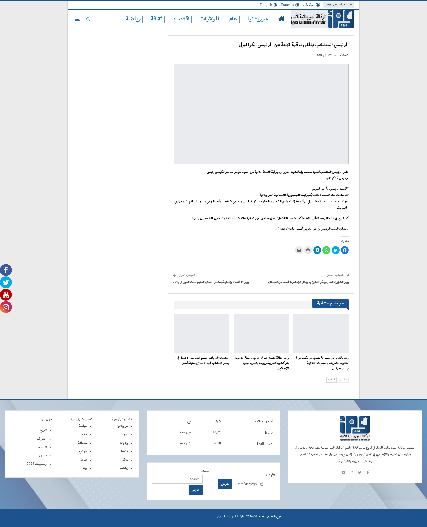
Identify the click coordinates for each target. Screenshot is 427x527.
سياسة (83, 426)
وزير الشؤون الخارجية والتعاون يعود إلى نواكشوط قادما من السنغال (308, 282)
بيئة (85, 468)
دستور (43, 456)
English (266, 5)
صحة (83, 460)
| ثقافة (158, 19)
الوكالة (310, 5)
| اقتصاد (182, 19)
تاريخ (43, 430)
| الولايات (210, 19)
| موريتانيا (259, 19)
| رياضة (134, 19)
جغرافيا (42, 439)
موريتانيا (122, 426)
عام (126, 435)
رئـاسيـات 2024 (37, 464)
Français (287, 5)
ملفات (83, 435)
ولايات (123, 443)
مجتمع (83, 451)
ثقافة (125, 460)
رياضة (124, 468)
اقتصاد (124, 451)
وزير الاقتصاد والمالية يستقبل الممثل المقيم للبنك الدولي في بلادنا (211, 282)
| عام (234, 19)
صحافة (82, 443)
